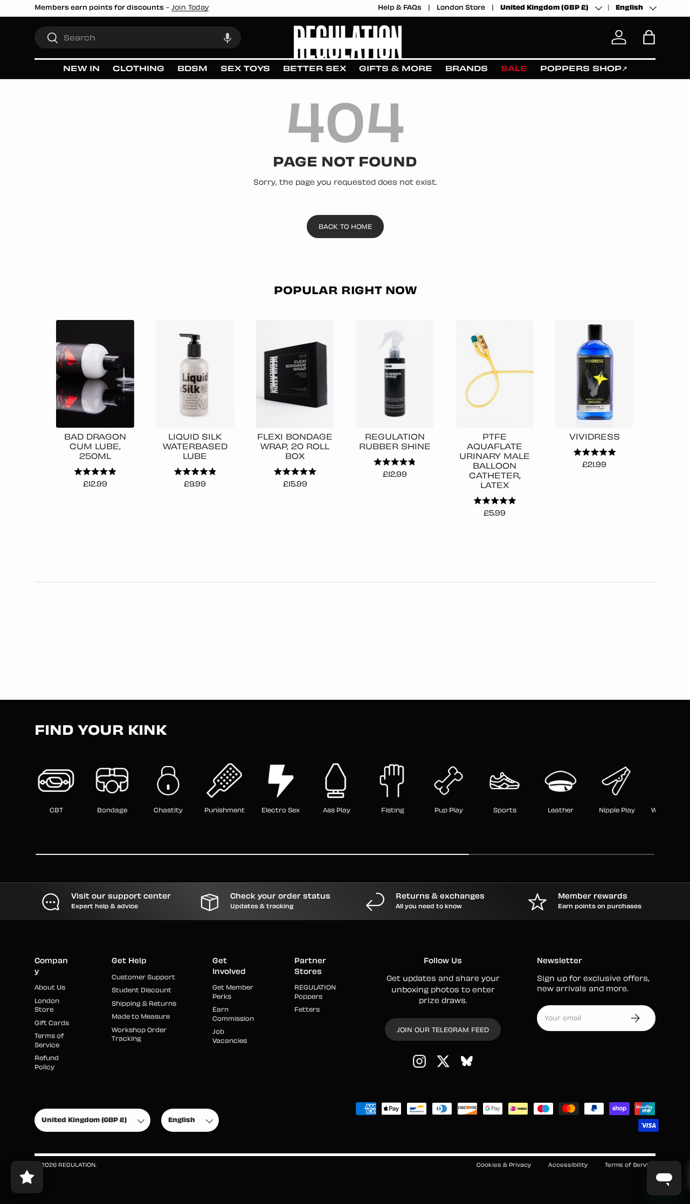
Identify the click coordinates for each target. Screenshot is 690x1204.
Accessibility (568, 1165)
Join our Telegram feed (443, 1030)
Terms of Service (630, 1165)
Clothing (138, 69)
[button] (227, 37)
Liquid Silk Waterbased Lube (195, 447)
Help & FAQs (400, 8)
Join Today (190, 8)
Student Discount (141, 991)
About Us (49, 988)
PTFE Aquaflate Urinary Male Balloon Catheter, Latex (494, 462)
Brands (466, 69)
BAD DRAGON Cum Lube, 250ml (95, 447)
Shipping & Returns (144, 1004)
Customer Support (143, 978)
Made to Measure (141, 1017)
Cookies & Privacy (504, 1165)
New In (81, 69)
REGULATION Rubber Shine (395, 442)
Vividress (594, 438)
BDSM (192, 69)
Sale (514, 69)
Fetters (307, 1010)
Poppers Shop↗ (583, 69)
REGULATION (76, 1165)
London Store (461, 8)
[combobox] (137, 37)
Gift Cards (51, 1024)
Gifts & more (395, 69)
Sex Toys (245, 69)
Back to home (345, 227)
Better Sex (314, 69)
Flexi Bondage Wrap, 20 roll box (295, 447)
